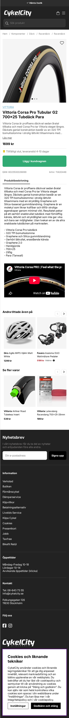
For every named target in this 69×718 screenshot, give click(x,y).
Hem (5, 33)
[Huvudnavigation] (63, 13)
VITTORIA (8, 107)
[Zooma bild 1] (34, 71)
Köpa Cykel (9, 518)
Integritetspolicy (17, 699)
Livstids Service (12, 512)
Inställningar (18, 705)
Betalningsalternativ (14, 507)
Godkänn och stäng (46, 705)
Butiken (7, 486)
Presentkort (9, 528)
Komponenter (18, 33)
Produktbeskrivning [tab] (16, 180)
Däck (32, 33)
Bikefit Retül (10, 544)
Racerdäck (44, 33)
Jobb (6, 533)
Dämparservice (12, 497)
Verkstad (8, 481)
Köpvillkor (8, 502)
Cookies (7, 523)
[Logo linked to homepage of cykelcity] (17, 13)
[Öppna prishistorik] (54, 360)
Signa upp (58, 455)
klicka (33, 571)
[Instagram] (10, 627)
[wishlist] (62, 43)
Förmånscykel (11, 491)
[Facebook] (5, 627)
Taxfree (7, 539)
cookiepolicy (45, 699)
